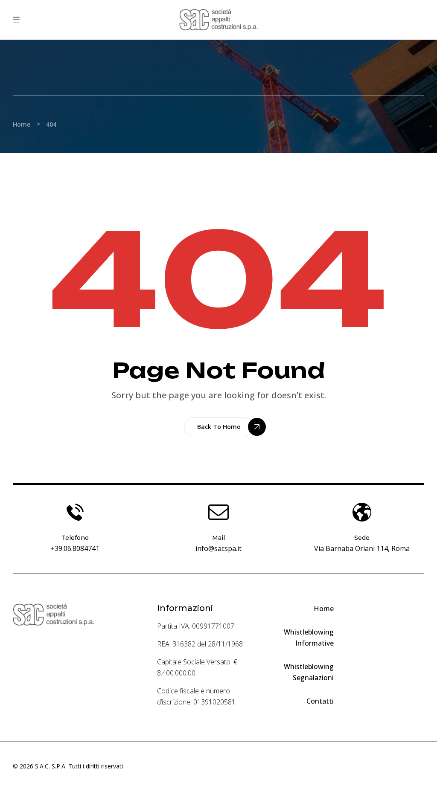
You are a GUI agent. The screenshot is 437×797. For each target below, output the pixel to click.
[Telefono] (75, 512)
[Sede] (362, 512)
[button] (218, 426)
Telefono (75, 538)
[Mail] (218, 512)
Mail (218, 538)
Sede (362, 538)
